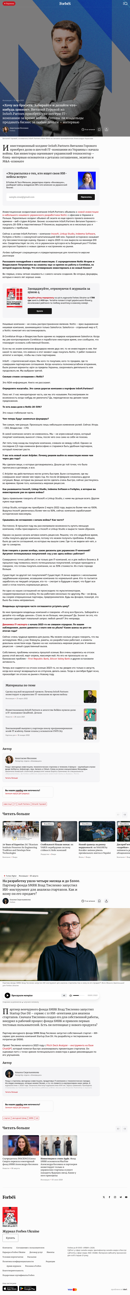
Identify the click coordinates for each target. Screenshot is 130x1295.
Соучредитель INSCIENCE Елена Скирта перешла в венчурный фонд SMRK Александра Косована (20, 1161)
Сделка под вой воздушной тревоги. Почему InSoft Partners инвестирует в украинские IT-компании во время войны (37, 693)
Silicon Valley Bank (60, 658)
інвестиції (7, 804)
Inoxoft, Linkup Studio (63, 234)
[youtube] (126, 1197)
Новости (9, 717)
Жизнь (81, 857)
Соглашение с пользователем (30, 1248)
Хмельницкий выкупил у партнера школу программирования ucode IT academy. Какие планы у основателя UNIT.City (39, 729)
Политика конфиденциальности (18, 1261)
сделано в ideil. (119, 1289)
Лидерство (45, 854)
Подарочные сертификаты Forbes (18, 1275)
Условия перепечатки (13, 1257)
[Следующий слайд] (124, 814)
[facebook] (109, 1197)
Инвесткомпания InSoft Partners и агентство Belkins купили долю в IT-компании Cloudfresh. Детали (41, 711)
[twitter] (104, 1197)
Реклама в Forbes (33, 1266)
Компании (7, 857)
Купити (40, 311)
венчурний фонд (19, 1118)
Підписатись (86, 197)
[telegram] (120, 1197)
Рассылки (31, 1257)
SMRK (31, 1118)
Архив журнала (14, 1266)
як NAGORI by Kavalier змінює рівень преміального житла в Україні (95, 848)
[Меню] (125, 3)
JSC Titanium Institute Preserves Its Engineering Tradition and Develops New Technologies (20, 848)
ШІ (37, 1118)
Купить (10, 1237)
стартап (6, 1118)
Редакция (50, 1261)
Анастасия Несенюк (19, 128)
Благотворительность (13, 1270)
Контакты (7, 1248)
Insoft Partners (24, 804)
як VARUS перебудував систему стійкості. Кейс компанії (57, 847)
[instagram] (115, 1197)
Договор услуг (36, 1252)
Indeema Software (85, 234)
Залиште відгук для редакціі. (17, 794)
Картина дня (11, 735)
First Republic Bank (38, 658)
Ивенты (50, 1252)
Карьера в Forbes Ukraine (14, 1252)
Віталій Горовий (39, 804)
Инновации (7, 100)
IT (15, 804)
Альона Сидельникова (20, 899)
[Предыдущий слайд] (118, 1129)
